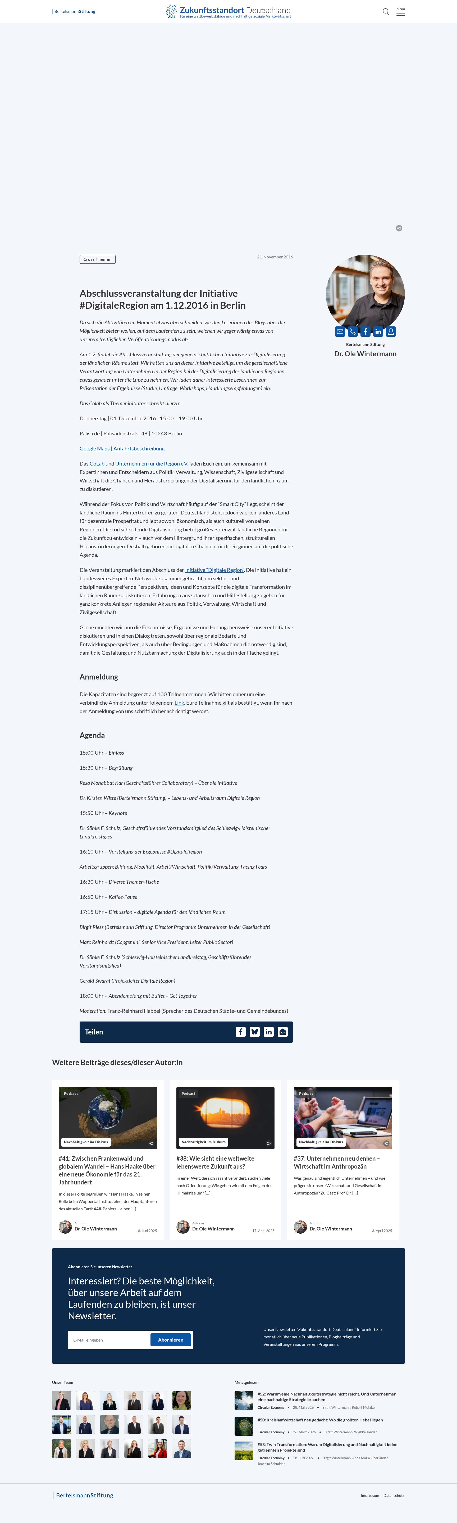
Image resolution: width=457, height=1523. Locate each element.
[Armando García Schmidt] (133, 1400)
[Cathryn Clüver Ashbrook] (61, 1400)
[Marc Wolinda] (181, 1448)
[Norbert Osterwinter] (109, 1424)
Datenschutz (393, 1495)
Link (179, 702)
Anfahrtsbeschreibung (138, 448)
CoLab (97, 463)
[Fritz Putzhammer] (181, 1424)
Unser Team (62, 1382)
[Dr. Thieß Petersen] (133, 1424)
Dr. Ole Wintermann (365, 353)
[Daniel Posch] (157, 1424)
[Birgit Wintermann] (157, 1448)
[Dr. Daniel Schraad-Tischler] (109, 1448)
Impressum (370, 1495)
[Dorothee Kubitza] (181, 1400)
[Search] (386, 11)
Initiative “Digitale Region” (214, 570)
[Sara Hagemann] (157, 1400)
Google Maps (95, 448)
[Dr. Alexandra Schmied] (85, 1448)
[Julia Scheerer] (61, 1448)
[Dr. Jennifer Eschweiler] (85, 1400)
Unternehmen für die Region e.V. (151, 463)
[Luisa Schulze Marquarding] (133, 1448)
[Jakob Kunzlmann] (61, 1424)
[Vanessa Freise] (109, 1400)
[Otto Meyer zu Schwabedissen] (85, 1424)
